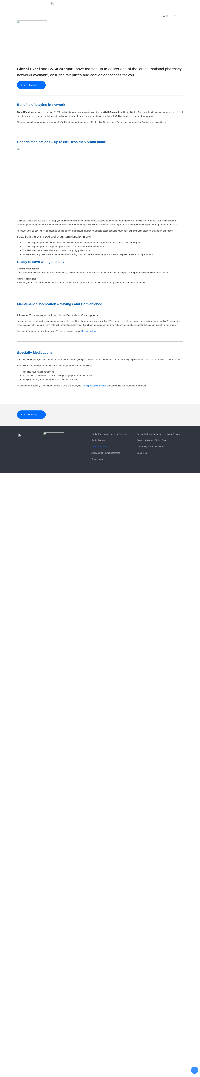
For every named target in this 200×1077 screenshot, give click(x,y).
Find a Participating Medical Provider (109, 434)
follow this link (89, 331)
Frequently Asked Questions (150, 446)
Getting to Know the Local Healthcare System (158, 434)
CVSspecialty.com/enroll (94, 386)
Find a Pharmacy (99, 446)
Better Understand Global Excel (152, 440)
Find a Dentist (98, 440)
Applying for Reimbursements (105, 453)
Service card (97, 459)
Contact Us (142, 453)
